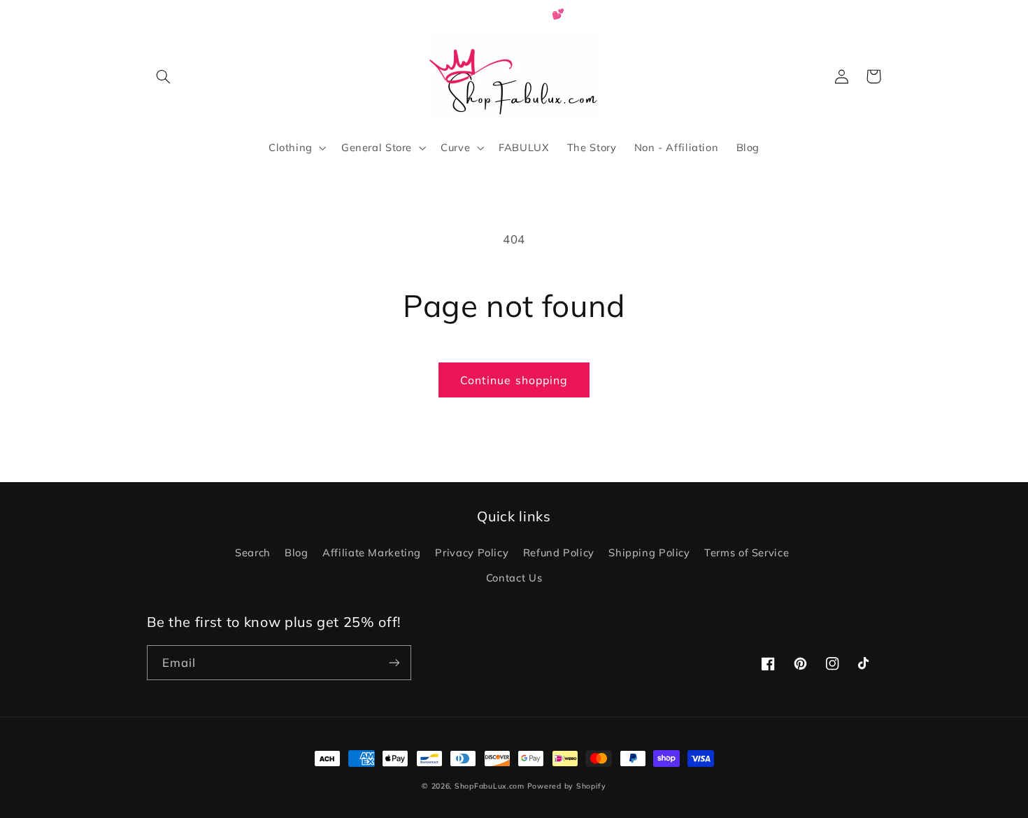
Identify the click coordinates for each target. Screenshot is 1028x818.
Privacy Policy (471, 552)
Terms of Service (746, 552)
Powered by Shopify (566, 786)
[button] (163, 76)
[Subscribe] (394, 662)
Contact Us (514, 577)
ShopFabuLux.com (489, 786)
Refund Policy (558, 552)
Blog (296, 552)
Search (253, 552)
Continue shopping (514, 380)
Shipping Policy (649, 552)
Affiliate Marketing (371, 552)
